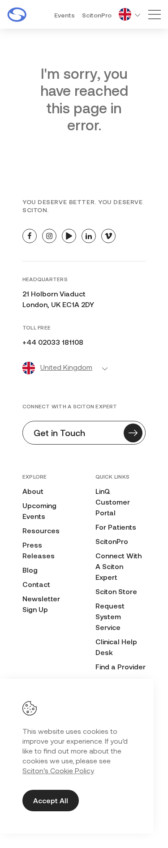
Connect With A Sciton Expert (118, 566)
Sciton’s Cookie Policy (58, 770)
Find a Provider (120, 666)
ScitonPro (97, 15)
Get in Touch (59, 432)
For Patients (115, 527)
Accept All (50, 800)
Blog (30, 569)
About (32, 491)
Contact (36, 584)
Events (64, 15)
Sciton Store (116, 591)
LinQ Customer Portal (112, 502)
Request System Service (110, 616)
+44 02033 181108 (52, 342)
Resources (41, 530)
